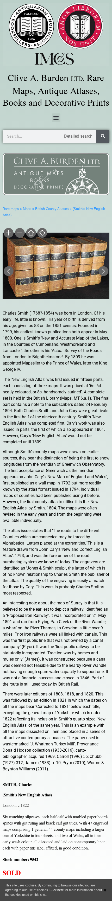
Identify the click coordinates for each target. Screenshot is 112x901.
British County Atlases (52, 209)
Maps (27, 209)
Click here (56, 890)
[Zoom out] (19, 233)
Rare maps (11, 209)
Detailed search (78, 136)
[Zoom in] (8, 233)
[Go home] (30, 233)
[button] (56, 117)
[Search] (102, 136)
